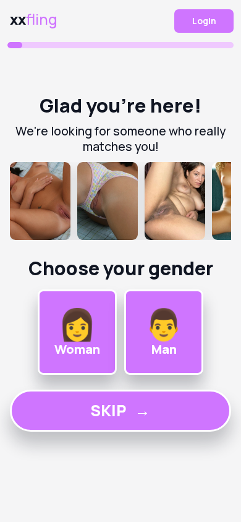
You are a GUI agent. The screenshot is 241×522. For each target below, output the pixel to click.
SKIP (120, 410)
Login (204, 21)
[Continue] (121, 201)
